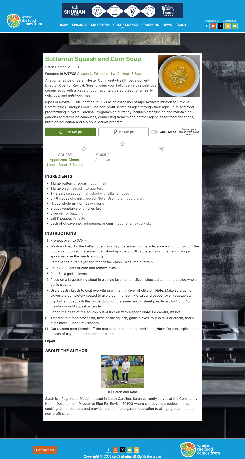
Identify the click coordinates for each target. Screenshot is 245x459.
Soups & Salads (71, 165)
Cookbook (150, 25)
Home (63, 25)
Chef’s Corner (125, 25)
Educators (100, 25)
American (102, 160)
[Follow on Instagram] (213, 26)
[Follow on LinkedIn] (227, 26)
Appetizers (58, 160)
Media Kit (229, 21)
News (167, 25)
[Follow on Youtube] (235, 26)
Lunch (52, 165)
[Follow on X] (221, 26)
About (181, 25)
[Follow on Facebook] (207, 26)
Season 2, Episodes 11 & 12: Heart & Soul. (110, 74)
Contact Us (212, 21)
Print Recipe (73, 132)
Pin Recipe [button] (126, 132)
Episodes (79, 25)
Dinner (74, 160)
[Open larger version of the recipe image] (179, 76)
